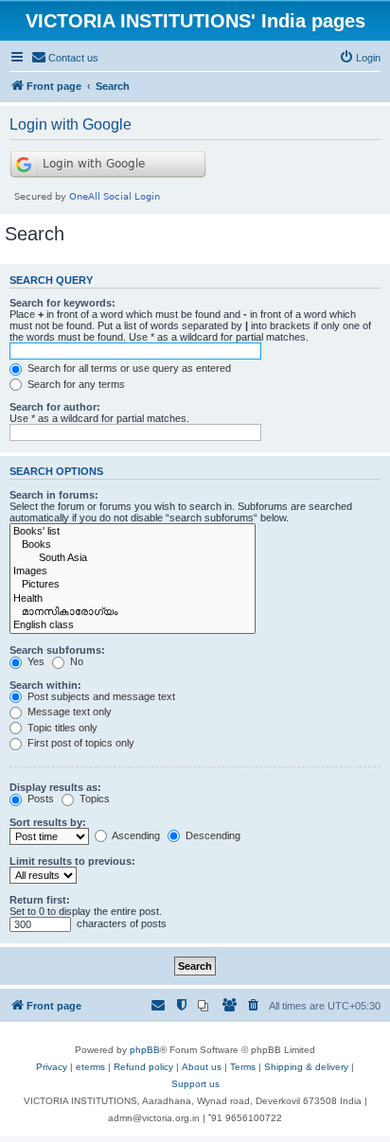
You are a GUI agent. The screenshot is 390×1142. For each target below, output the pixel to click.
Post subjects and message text (100, 696)
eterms (90, 1067)
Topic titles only (61, 727)
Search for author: (54, 407)
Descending (211, 835)
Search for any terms (75, 384)
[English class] (132, 625)
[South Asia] (132, 558)
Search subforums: (57, 650)
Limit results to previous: (72, 861)
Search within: (45, 685)
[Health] (132, 599)
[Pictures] (132, 584)
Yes (34, 661)
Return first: (39, 899)
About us (202, 1067)
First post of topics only (79, 742)
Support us (195, 1084)
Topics (93, 798)
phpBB (145, 1050)
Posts (39, 798)
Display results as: (55, 787)
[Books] (132, 545)
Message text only (68, 711)
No (75, 661)
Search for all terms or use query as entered (128, 368)
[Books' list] (132, 531)
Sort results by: (47, 822)
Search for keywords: (62, 302)
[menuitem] (64, 57)
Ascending (135, 835)
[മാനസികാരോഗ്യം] (132, 612)
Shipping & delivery (306, 1067)
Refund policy (143, 1067)
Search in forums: (53, 495)
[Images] (132, 571)
